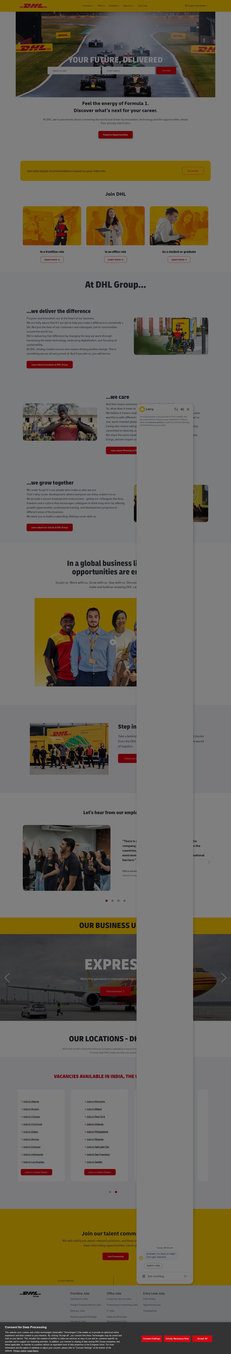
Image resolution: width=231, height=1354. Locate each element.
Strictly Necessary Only (177, 1338)
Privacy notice (19, 1351)
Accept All (202, 1338)
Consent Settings (151, 1338)
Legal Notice (32, 1351)
